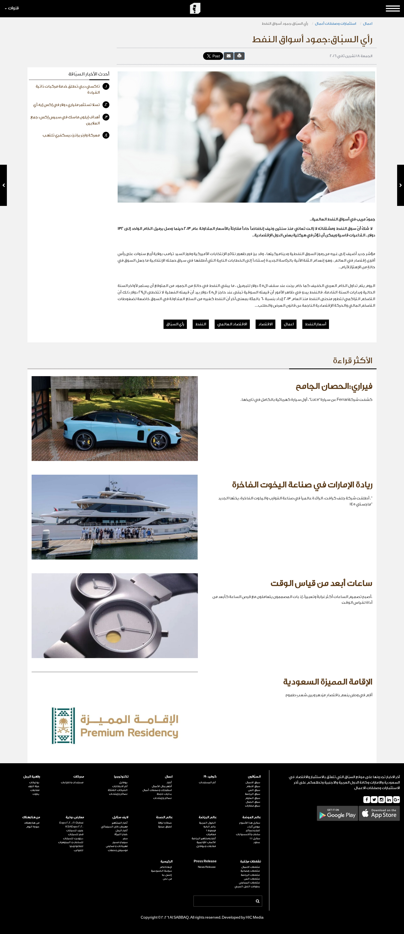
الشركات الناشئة (118, 790)
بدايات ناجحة (164, 794)
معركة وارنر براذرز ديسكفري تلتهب (75, 135)
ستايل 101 (255, 838)
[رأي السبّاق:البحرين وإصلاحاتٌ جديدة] (400, 185)
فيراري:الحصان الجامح (334, 386)
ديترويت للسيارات (73, 838)
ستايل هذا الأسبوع (249, 822)
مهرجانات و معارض (117, 846)
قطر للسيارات (75, 834)
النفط (200, 324)
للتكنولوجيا (76, 846)
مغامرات (211, 834)
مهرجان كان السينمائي (114, 826)
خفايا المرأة (121, 834)
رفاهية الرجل (31, 776)
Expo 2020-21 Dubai (71, 822)
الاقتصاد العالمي (232, 324)
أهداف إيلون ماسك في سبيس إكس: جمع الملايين (69, 120)
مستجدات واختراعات (72, 782)
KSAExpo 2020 (74, 826)
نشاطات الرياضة (250, 875)
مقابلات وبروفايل (206, 846)
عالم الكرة (209, 826)
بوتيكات (34, 782)
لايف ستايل (120, 817)
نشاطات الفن (252, 878)
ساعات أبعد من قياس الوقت (321, 583)
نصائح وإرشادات (162, 798)
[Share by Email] (229, 56)
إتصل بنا (167, 875)
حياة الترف (33, 786)
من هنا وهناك (31, 817)
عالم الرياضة (208, 817)
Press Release (205, 861)
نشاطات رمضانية (250, 870)
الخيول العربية (207, 822)
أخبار (169, 782)
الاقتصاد (265, 324)
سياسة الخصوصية (161, 870)
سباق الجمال (253, 802)
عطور (257, 842)
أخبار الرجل (121, 830)
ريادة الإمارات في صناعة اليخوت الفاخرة (302, 485)
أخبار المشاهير (120, 822)
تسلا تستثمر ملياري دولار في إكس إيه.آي (70, 105)
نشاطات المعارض (249, 882)
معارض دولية (75, 817)
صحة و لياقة (165, 822)
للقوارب (78, 850)
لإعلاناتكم (166, 867)
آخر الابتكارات (120, 786)
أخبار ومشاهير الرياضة (204, 838)
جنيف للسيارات (74, 830)
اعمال (367, 23)
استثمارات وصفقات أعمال (335, 23)
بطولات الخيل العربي (247, 886)
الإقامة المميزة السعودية (327, 682)
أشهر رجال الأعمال (162, 786)
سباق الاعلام (253, 786)
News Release (207, 867)
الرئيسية (167, 861)
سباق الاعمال (252, 782)
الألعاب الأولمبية (206, 842)
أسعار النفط (315, 324)
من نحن (167, 878)
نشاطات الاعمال (250, 867)
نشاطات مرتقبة (250, 861)
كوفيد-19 (210, 776)
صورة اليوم (32, 826)
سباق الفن (254, 790)
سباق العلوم (252, 798)
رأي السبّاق (175, 324)
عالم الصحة (164, 817)
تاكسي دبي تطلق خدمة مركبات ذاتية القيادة (71, 89)
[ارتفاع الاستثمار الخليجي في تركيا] (3, 185)
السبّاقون (254, 776)
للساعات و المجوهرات (70, 842)
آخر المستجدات (207, 782)
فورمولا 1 (211, 830)
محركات (78, 776)
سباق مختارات (252, 805)
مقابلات (34, 790)
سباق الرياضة (252, 794)
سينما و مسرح (120, 842)
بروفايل (123, 782)
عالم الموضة (251, 817)
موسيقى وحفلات (118, 850)
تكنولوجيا (121, 776)
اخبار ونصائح (253, 830)
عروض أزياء (253, 826)
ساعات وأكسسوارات (248, 834)
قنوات (13, 8)
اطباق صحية (165, 826)
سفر (125, 838)
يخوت (35, 794)
